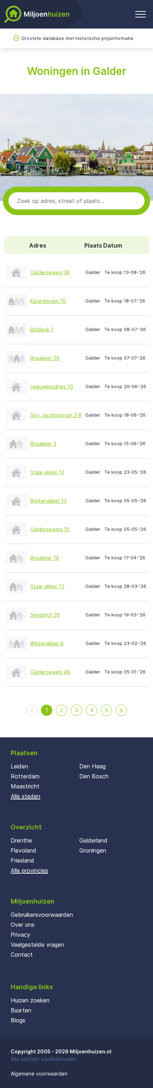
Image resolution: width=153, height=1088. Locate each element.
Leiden (19, 766)
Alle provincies (29, 870)
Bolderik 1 (41, 329)
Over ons (23, 924)
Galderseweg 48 (50, 672)
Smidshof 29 (45, 615)
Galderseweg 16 (49, 529)
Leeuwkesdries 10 (51, 386)
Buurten (21, 1010)
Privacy (20, 934)
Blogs (18, 1020)
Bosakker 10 (44, 558)
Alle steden (25, 796)
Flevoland (23, 850)
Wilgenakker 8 (47, 643)
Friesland (22, 860)
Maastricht (25, 786)
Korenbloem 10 (48, 301)
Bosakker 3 (43, 444)
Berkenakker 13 (48, 501)
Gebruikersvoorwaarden (42, 914)
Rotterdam (25, 776)
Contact (22, 954)
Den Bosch (94, 776)
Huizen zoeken (30, 1000)
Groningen (92, 850)
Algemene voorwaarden (39, 1074)
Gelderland (93, 840)
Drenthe (21, 840)
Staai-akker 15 (47, 586)
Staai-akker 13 (47, 472)
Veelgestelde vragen (37, 944)
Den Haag (92, 766)
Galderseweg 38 (50, 272)
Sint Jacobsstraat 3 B (55, 415)
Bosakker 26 (44, 358)
